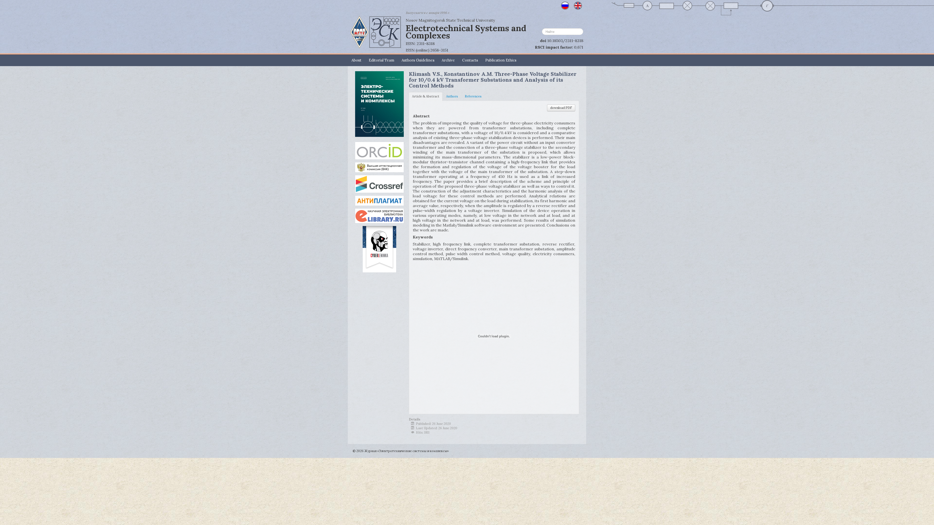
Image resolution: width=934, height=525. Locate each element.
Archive (448, 60)
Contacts (470, 60)
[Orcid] (379, 150)
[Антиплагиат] (379, 200)
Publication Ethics (500, 60)
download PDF (561, 108)
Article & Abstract (425, 96)
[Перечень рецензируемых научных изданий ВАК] (379, 167)
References (473, 96)
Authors (452, 96)
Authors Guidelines (418, 60)
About (356, 60)
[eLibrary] (379, 215)
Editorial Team (381, 60)
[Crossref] (379, 184)
